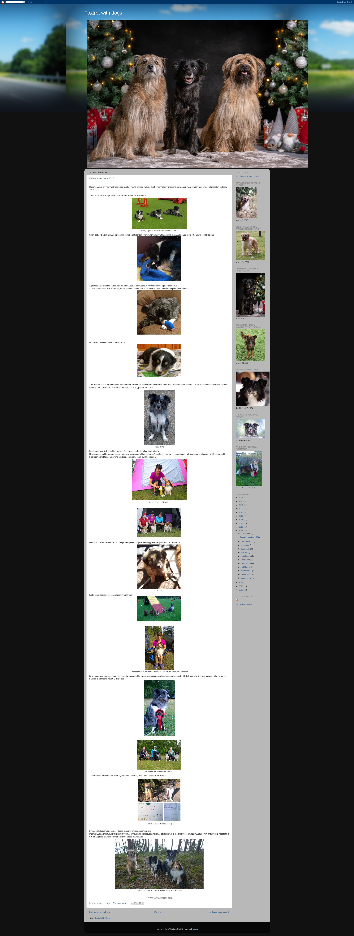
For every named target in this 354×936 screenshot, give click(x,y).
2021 (241, 509)
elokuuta (245, 552)
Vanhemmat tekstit (219, 912)
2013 (241, 586)
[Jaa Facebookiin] (140, 903)
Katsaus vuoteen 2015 (101, 178)
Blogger (194, 929)
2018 (241, 520)
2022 (241, 505)
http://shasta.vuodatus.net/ (247, 176)
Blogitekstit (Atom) (102, 918)
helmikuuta (246, 574)
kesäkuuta (246, 560)
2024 (241, 498)
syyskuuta (245, 549)
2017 (241, 523)
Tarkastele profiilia (244, 604)
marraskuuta (247, 541)
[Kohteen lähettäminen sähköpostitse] (132, 903)
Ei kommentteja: (120, 903)
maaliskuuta (246, 571)
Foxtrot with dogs (103, 13)
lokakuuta (245, 545)
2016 (241, 527)
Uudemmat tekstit (99, 912)
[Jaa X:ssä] (137, 903)
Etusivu (158, 912)
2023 (241, 501)
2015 (241, 531)
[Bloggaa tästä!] (135, 903)
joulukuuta (246, 534)
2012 (241, 590)
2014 (241, 583)
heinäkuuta (246, 556)
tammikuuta (246, 578)
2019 (241, 516)
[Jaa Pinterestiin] (143, 903)
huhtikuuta (246, 567)
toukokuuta (246, 563)
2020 (241, 512)
